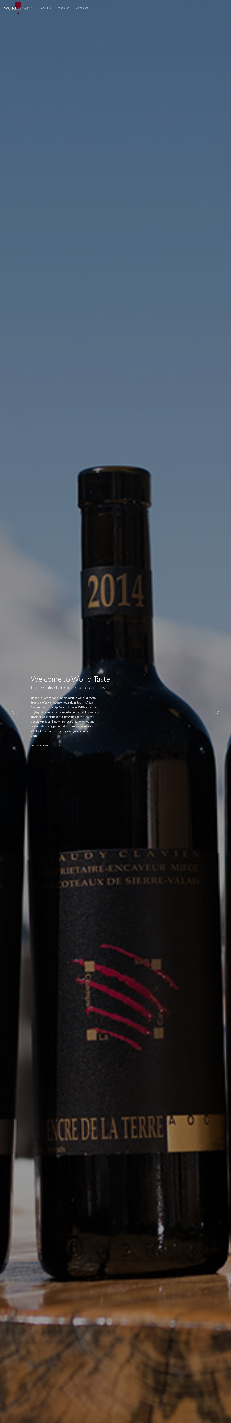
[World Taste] (18, 8)
